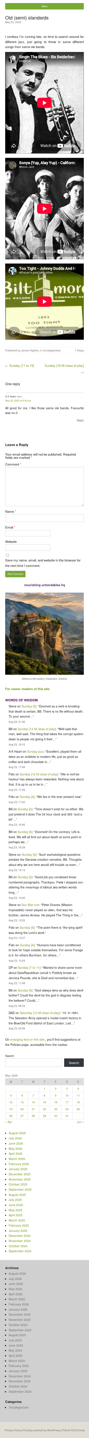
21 (33, 1109)
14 (33, 1102)
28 (33, 1116)
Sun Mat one (30, 905)
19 (10, 1109)
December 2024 (20, 1235)
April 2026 (15, 1153)
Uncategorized (51, 350)
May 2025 (15, 1210)
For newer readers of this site (27, 688)
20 (22, 1109)
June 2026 (16, 1143)
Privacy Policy (13, 1430)
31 (66, 1116)
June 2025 (16, 1205)
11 (78, 1095)
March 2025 (17, 1220)
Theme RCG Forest (73, 1430)
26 (10, 1116)
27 (22, 1116)
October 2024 (18, 1246)
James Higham (30, 350)
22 (44, 1109)
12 (10, 1102)
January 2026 (18, 1169)
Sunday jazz (35, 751)
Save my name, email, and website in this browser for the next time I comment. (43, 563)
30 (55, 1116)
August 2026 (17, 1133)
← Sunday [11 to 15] (19, 365)
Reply (80, 420)
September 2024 (20, 1251)
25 (78, 1109)
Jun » (80, 1122)
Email (10, 527)
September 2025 (20, 1189)
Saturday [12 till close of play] (40, 1013)
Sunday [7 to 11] (29, 967)
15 (44, 1102)
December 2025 (20, 1174)
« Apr (8, 1122)
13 (22, 1102)
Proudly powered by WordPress (41, 1430)
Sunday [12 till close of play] (37, 729)
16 (55, 1102)
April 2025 (15, 1215)
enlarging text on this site (27, 1039)
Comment (13, 464)
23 (55, 1109)
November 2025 (20, 1179)
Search (9, 1056)
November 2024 (20, 1241)
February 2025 (19, 1225)
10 (66, 1095)
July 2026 (15, 1138)
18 (78, 1102)
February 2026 (19, 1164)
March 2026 (17, 1159)
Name (10, 511)
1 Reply (79, 350)
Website (11, 541)
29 (44, 1116)
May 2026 (15, 1148)
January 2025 (18, 1230)
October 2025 (18, 1184)
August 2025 (17, 1194)
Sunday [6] (29, 706)
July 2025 (15, 1199)
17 (66, 1102)
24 (66, 1109)
